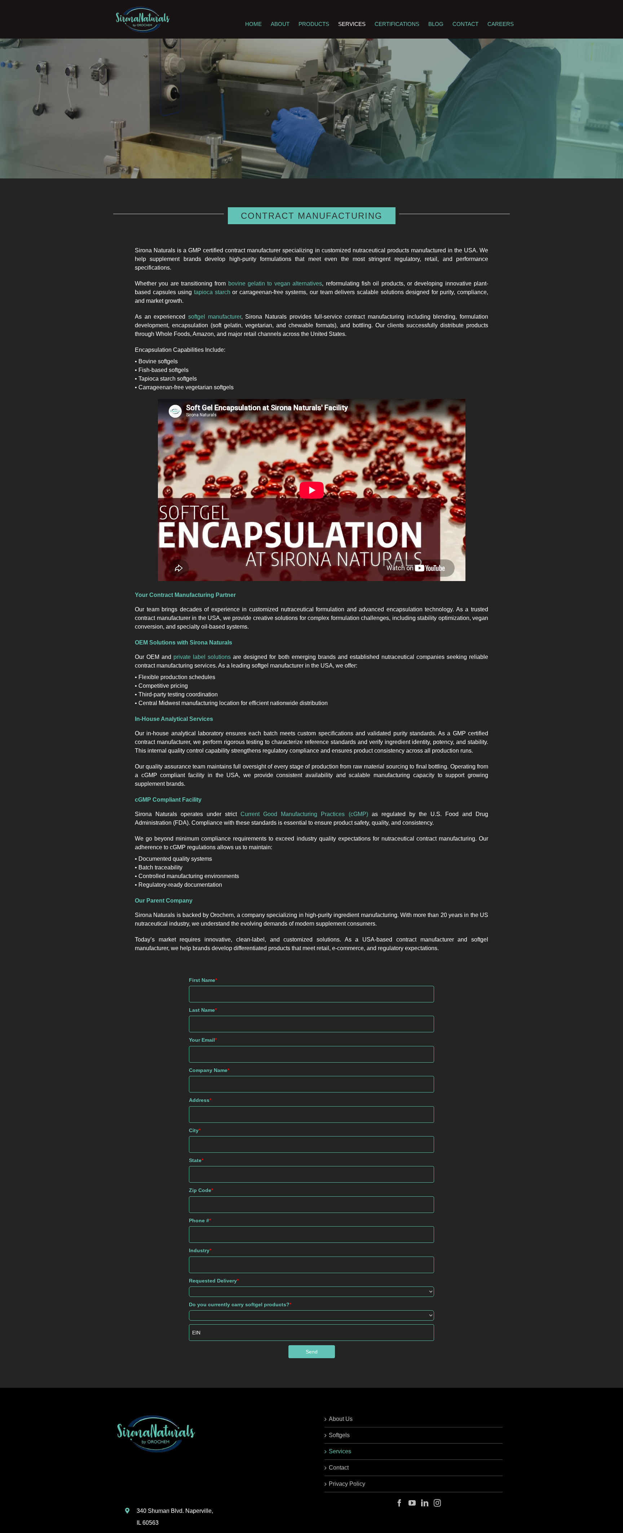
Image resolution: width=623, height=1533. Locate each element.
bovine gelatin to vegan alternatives (275, 283)
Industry (200, 1250)
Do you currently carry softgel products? (240, 1304)
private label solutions (202, 657)
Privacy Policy (347, 1484)
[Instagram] (437, 1503)
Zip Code (201, 1190)
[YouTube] (412, 1503)
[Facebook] (399, 1503)
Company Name (209, 1070)
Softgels (339, 1435)
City (194, 1130)
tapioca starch (212, 292)
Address (200, 1100)
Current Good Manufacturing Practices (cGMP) (304, 814)
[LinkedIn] (424, 1503)
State (196, 1160)
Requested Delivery (214, 1281)
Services (340, 1451)
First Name (203, 980)
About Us (341, 1419)
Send (312, 1352)
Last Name (203, 1010)
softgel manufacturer (214, 317)
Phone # (200, 1220)
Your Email (203, 1040)
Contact (339, 1468)
